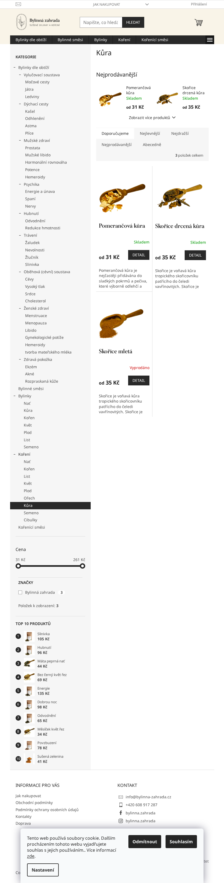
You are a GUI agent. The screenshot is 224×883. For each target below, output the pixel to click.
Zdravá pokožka (38, 359)
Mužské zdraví (37, 140)
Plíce (29, 133)
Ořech (29, 498)
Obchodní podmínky (34, 802)
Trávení (30, 235)
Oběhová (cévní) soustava (47, 271)
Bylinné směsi (31, 388)
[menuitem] (31, 39)
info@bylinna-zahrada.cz (148, 796)
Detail (138, 254)
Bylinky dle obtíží (33, 67)
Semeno (31, 446)
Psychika (31, 184)
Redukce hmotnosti (42, 227)
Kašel (30, 111)
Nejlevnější (150, 133)
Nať (27, 403)
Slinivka (32, 264)
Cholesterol (35, 300)
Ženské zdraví (36, 308)
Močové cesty (37, 81)
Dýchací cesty (36, 103)
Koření (24, 454)
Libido (30, 330)
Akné (29, 373)
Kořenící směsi (31, 527)
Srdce (30, 293)
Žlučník (31, 257)
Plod (28, 432)
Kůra (28, 410)
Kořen (29, 417)
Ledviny (32, 96)
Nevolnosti (35, 249)
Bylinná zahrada (44, 592)
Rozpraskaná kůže (41, 381)
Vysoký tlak (35, 286)
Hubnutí (31, 213)
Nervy (30, 206)
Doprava (23, 823)
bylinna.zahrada (140, 812)
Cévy (29, 279)
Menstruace (36, 315)
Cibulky (30, 519)
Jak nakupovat (106, 4)
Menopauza (36, 322)
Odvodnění (35, 220)
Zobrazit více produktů (149, 117)
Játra (29, 89)
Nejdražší (180, 133)
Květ (28, 425)
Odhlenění (35, 118)
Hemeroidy (35, 176)
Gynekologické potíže (44, 337)
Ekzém (31, 366)
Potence (32, 169)
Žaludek (32, 242)
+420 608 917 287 (141, 804)
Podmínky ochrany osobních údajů (47, 809)
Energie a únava (40, 191)
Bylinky (24, 395)
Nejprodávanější (117, 144)
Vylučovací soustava (42, 74)
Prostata (32, 147)
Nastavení (43, 870)
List (27, 439)
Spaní (30, 198)
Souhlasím (181, 842)
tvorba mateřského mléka (48, 352)
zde (30, 856)
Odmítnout (144, 842)
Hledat (133, 22)
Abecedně (152, 144)
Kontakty (23, 816)
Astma (31, 125)
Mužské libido (38, 154)
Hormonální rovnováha (46, 162)
